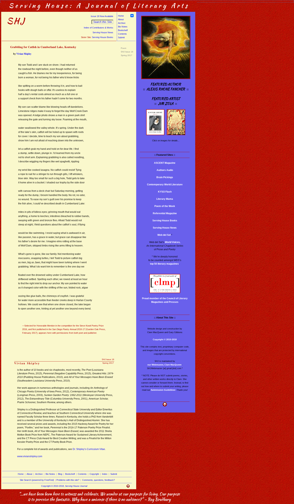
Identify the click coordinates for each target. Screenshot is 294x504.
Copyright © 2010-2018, (64, 486)
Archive (121, 23)
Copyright (94, 474)
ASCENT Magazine (164, 163)
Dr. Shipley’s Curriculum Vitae (89, 449)
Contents (122, 34)
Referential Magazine (165, 213)
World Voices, (172, 242)
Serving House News (103, 32)
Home (121, 16)
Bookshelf (123, 30)
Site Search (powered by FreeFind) (37, 480)
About (121, 19)
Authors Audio (165, 170)
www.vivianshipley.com (29, 456)
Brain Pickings (164, 177)
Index (104, 474)
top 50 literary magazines (164, 263)
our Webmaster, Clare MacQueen (164, 364)
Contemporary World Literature (165, 184)
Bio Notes (122, 26)
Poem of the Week (164, 206)
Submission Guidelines (163, 390)
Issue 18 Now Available (102, 16)
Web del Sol (164, 235)
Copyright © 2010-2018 (165, 339)
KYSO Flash (165, 191)
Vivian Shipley (23, 53)
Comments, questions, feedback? (98, 480)
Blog (60, 474)
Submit (121, 37)
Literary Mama (164, 199)
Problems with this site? (67, 480)
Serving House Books (102, 37)
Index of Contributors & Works (98, 27)
